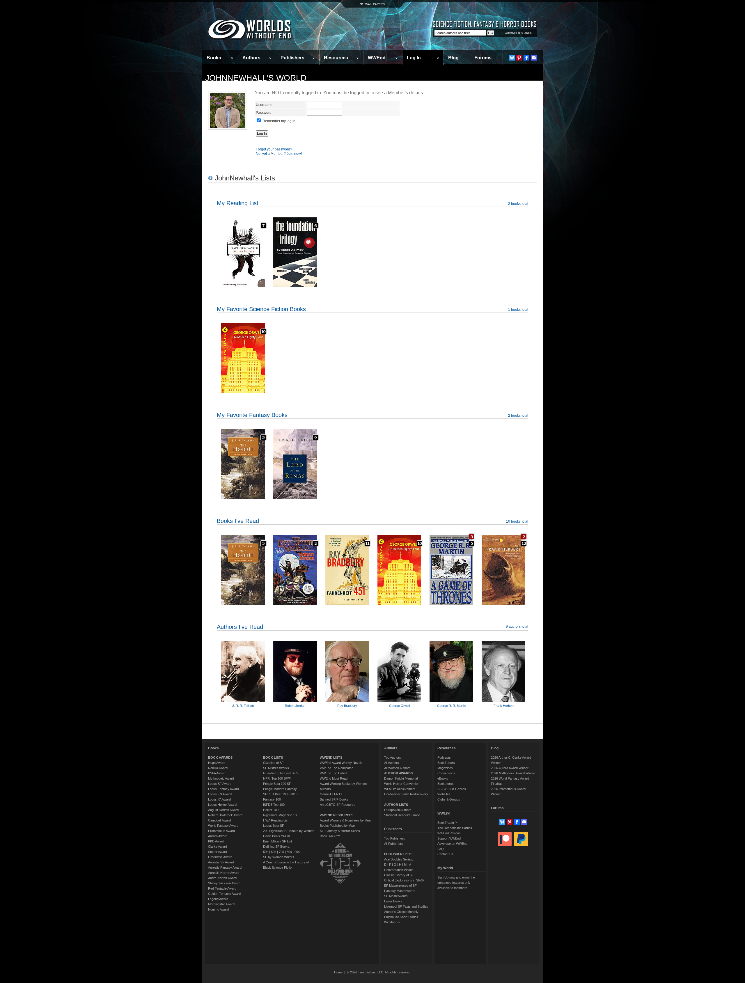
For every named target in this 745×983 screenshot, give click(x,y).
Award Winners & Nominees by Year (345, 820)
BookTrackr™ (330, 836)
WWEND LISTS (331, 757)
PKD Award (216, 841)
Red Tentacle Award (222, 888)
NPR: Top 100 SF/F (277, 778)
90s (297, 852)
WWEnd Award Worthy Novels (341, 762)
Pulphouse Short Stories (401, 917)
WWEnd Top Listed (333, 773)
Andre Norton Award (222, 878)
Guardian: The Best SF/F (281, 773)
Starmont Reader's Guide (402, 815)
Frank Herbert (504, 705)
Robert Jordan (295, 705)
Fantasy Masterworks (399, 890)
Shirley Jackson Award (224, 883)
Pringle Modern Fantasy (280, 789)
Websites (443, 794)
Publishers (292, 57)
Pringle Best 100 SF (277, 783)
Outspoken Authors (397, 810)
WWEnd (377, 57)
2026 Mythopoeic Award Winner (513, 773)
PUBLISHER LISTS (398, 854)
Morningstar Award (221, 904)
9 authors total (517, 626)
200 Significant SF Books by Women (288, 831)
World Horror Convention (401, 783)
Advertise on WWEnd (452, 843)
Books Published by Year (337, 825)
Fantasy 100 (272, 799)
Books (214, 57)
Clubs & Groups (448, 799)
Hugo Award (216, 762)
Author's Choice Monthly (401, 911)
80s (289, 852)
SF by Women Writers (278, 857)
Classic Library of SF (399, 875)
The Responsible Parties (454, 828)
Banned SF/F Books (334, 799)
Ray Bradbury (347, 705)
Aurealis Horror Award (223, 872)
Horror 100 (271, 810)
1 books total (518, 310)
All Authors (391, 762)
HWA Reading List (275, 820)
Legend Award (218, 899)
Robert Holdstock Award (225, 815)
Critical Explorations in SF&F (404, 880)
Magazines (445, 768)
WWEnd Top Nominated (336, 768)
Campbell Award (219, 820)
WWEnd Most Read (333, 778)
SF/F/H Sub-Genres (451, 789)
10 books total (517, 521)
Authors (251, 57)
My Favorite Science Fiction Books (261, 309)
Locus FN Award (220, 794)
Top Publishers (394, 838)
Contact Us (445, 854)
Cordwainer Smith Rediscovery (406, 794)
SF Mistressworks (276, 768)
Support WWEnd (449, 838)
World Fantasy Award (223, 825)
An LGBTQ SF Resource (337, 804)
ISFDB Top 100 (274, 804)
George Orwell (399, 705)
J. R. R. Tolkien (243, 705)
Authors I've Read (240, 627)
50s (265, 852)
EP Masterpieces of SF (400, 885)
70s (281, 852)
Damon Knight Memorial (401, 778)
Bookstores (445, 783)
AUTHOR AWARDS (398, 773)
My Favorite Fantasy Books (252, 415)
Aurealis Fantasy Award (225, 867)
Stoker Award (217, 852)
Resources (336, 57)
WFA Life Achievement (399, 789)
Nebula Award (218, 768)
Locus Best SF (273, 825)
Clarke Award (217, 846)
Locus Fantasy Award (223, 789)
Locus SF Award (219, 783)
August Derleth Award (223, 810)
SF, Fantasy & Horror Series (340, 831)
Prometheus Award (221, 831)
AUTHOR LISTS (396, 804)
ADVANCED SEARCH (518, 33)
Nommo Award (218, 909)
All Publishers (393, 843)
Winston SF (392, 922)
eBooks (442, 778)
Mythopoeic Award (221, 778)
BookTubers (446, 762)
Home (338, 972)
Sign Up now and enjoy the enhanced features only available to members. (456, 883)
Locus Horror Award (222, 804)
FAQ (440, 849)
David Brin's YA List (276, 836)
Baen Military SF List (277, 841)
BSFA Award (216, 773)
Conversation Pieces (399, 870)
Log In (414, 57)
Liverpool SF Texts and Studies (406, 906)
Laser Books (393, 901)
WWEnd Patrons (449, 833)
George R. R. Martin (451, 705)
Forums (483, 57)
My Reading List (237, 203)
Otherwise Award (220, 857)
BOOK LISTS (273, 757)
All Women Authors (397, 768)
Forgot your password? (274, 149)
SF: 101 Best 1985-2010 (280, 794)
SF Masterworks (396, 896)
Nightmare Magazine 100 (280, 815)
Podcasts (444, 757)
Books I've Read (238, 521)
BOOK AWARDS (220, 757)
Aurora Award (217, 836)
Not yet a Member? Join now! (279, 154)
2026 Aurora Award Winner (509, 768)
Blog (453, 57)
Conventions (446, 773)
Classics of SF (273, 762)
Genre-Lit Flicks (331, 794)
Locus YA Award (219, 799)
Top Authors (392, 757)
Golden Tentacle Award (224, 893)
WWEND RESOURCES (336, 815)
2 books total (518, 204)
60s (273, 852)
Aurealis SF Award (221, 862)
